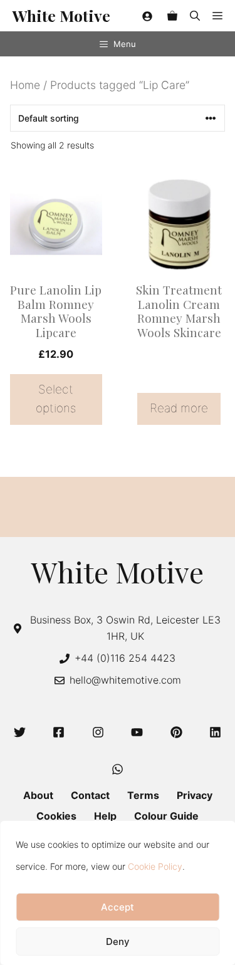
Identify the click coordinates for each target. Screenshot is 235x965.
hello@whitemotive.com (125, 680)
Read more (179, 408)
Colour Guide (166, 816)
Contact (90, 795)
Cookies (56, 816)
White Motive (61, 15)
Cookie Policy (155, 866)
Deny (118, 941)
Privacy (194, 795)
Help (105, 816)
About (38, 795)
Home (25, 84)
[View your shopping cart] (172, 15)
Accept (117, 907)
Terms (143, 795)
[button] (195, 15)
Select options (56, 398)
